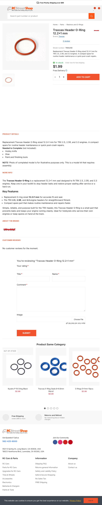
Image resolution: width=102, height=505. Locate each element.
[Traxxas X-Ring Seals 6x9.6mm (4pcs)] (51, 367)
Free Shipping (18, 416)
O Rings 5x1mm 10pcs (84, 389)
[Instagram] (60, 442)
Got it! (90, 501)
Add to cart (83, 77)
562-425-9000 (9, 441)
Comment (21, 284)
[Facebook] (55, 442)
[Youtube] (65, 442)
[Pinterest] (70, 442)
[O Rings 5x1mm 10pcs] (84, 367)
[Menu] (3, 8)
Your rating (22, 266)
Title (19, 274)
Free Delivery (59, 70)
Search (92, 16)
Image (20, 314)
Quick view (27, 357)
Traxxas (61, 36)
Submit (26, 333)
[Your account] (92, 9)
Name (55, 274)
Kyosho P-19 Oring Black (18, 389)
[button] (50, 2)
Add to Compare (27, 352)
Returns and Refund (53, 415)
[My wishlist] (93, 9)
